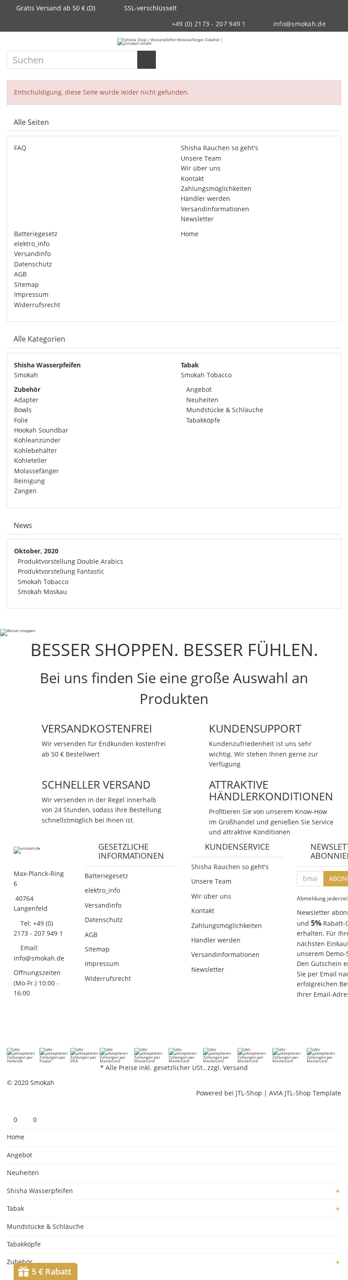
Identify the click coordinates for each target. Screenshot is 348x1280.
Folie (21, 420)
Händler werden (205, 198)
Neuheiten (201, 399)
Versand (235, 1067)
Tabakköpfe (202, 420)
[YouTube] (47, 1028)
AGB (20, 274)
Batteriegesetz (36, 233)
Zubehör (20, 1261)
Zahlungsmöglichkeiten (216, 188)
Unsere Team (201, 158)
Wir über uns (201, 168)
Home (189, 233)
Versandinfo (32, 253)
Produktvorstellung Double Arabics (70, 561)
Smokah (26, 375)
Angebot (198, 389)
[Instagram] (59, 1028)
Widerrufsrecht (37, 304)
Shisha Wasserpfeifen (40, 1190)
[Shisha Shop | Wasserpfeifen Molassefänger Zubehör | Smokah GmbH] (174, 41)
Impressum (31, 294)
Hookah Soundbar (41, 430)
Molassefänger (36, 470)
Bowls (23, 409)
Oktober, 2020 (36, 551)
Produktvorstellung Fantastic (61, 571)
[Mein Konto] (318, 41)
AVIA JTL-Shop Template (305, 1093)
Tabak (15, 1208)
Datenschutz (33, 264)
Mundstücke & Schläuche (223, 409)
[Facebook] (12, 1028)
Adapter (26, 399)
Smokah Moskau (42, 591)
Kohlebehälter (35, 450)
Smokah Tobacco (206, 375)
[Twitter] (24, 1028)
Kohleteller (30, 460)
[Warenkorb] (334, 41)
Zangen (25, 490)
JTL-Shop (249, 1093)
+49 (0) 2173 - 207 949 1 (209, 23)
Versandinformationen (215, 209)
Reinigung (29, 480)
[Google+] (35, 1028)
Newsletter (197, 218)
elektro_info (31, 243)
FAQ (20, 147)
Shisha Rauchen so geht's (219, 147)
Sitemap (26, 284)
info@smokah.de (299, 23)
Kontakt (192, 178)
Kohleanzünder (37, 440)
